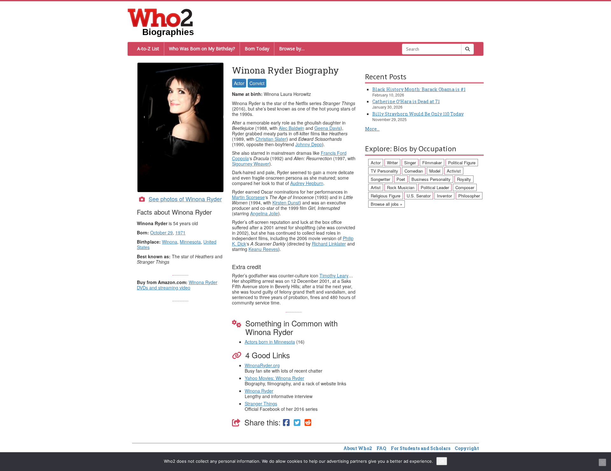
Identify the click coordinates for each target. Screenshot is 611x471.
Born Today (257, 49)
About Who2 (357, 448)
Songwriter (380, 179)
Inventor (444, 196)
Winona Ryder (259, 391)
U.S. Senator (419, 196)
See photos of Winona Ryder (185, 199)
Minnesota (190, 242)
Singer (410, 163)
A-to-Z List (148, 49)
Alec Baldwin (291, 128)
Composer (464, 187)
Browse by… (292, 49)
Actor (239, 83)
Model (434, 171)
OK (442, 461)
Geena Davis (327, 128)
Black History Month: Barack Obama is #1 (419, 89)
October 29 (161, 232)
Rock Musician (400, 187)
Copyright (467, 448)
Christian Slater (271, 139)
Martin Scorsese (248, 197)
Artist (376, 187)
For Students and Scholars (420, 448)
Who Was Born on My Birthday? (202, 49)
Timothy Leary (334, 275)
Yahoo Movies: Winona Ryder (274, 378)
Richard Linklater (329, 243)
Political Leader (435, 187)
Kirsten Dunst (285, 202)
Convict (256, 83)
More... (372, 129)
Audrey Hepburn (306, 183)
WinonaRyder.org (262, 365)
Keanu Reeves (263, 249)
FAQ (381, 448)
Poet (401, 179)
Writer (392, 163)
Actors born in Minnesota (270, 342)
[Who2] (160, 17)
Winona (169, 242)
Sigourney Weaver (250, 164)
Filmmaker (432, 163)
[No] (602, 462)
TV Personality (384, 171)
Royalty (464, 179)
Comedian (413, 171)
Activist (454, 171)
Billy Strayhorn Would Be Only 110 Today (418, 114)
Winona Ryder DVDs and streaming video (177, 285)
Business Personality (431, 179)
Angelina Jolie (264, 213)
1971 (180, 232)
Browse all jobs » (386, 204)
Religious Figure (385, 196)
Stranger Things (261, 403)
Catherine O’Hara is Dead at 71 (406, 101)
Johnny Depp (308, 144)
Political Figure (461, 163)
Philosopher (469, 196)
